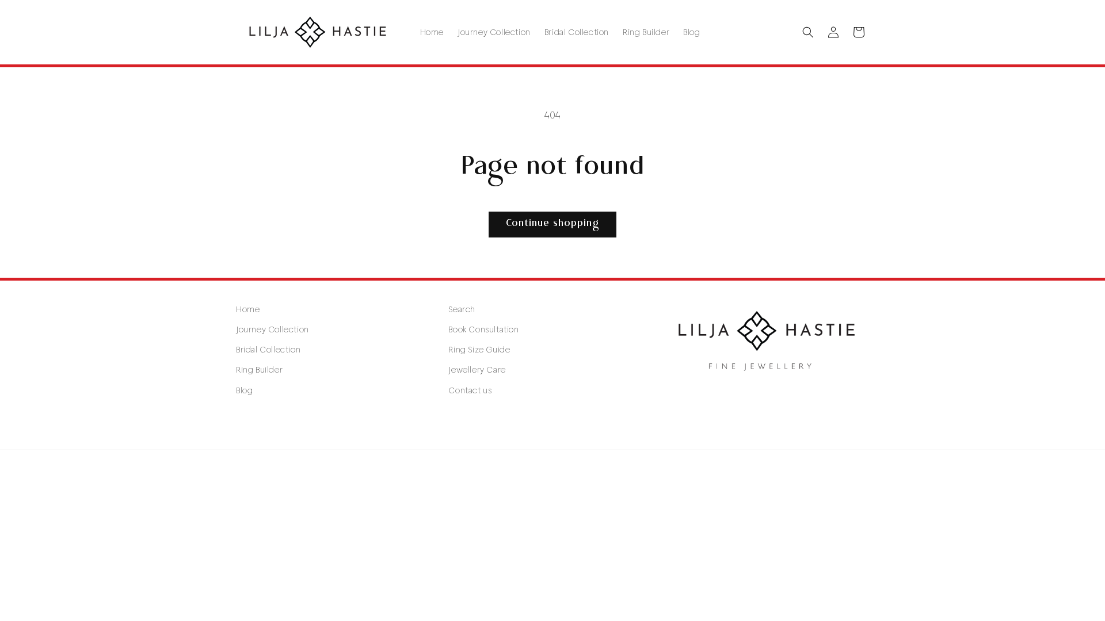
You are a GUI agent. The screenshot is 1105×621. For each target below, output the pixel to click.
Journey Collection (272, 329)
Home (248, 309)
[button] (808, 32)
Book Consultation (483, 329)
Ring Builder (259, 369)
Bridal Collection (268, 349)
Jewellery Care (476, 369)
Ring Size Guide (479, 349)
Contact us (469, 390)
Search (461, 309)
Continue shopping (552, 224)
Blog (244, 390)
